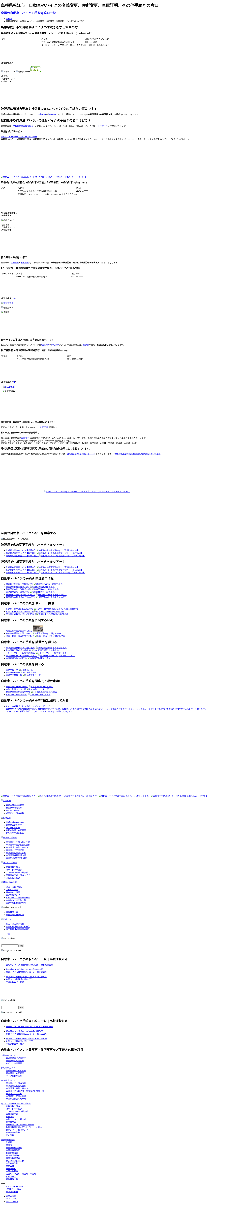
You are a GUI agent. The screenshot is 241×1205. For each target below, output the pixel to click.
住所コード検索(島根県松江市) (19, 979)
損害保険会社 (12, 1153)
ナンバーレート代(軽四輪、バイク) (21, 656)
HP (14, 298)
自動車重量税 (12, 1171)
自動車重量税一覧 (14, 675)
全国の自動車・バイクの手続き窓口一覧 (28, 13)
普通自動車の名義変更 (16, 1058)
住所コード (11, 1176)
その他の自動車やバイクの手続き (16, 1103)
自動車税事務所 (13, 1150)
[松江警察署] (9, 387)
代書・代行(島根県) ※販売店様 (20, 611)
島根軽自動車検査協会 (23, 126)
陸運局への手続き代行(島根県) (19, 609)
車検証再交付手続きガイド (18, 875)
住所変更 (52, 114)
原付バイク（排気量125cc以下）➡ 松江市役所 (26, 972)
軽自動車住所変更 (14, 825)
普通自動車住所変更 (15, 822)
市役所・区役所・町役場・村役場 (21, 1174)
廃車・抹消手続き (14, 870)
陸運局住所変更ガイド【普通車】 (21, 567)
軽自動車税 (11, 1169)
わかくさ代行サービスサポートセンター (19, 136)
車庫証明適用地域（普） (17, 855)
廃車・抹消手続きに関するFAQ (20, 636)
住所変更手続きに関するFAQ (19, 633)
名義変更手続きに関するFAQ (19, 631)
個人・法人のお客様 (15, 924)
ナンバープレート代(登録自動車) (20, 653)
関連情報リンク (13, 895)
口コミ (46, 706)
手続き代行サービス (15, 982)
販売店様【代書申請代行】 (18, 929)
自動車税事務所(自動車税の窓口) (20, 595)
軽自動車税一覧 (13, 672)
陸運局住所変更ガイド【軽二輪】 (21, 570)
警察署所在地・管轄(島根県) (18, 589)
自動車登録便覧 (8, 1140)
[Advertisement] (108, 160)
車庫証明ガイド (8, 1080)
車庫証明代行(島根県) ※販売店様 (21, 614)
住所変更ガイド (8, 1068)
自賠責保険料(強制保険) (16, 658)
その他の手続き (13, 878)
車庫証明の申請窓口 (15, 850)
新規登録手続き (13, 867)
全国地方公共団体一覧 (16, 900)
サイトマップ (12, 1201)
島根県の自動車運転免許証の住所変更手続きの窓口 (138, 454)
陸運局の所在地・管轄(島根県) (19, 584)
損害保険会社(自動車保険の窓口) (20, 597)
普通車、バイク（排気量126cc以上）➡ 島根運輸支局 (29, 965)
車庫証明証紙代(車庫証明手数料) (20, 648)
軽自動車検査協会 (14, 1148)
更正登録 (10, 1135)
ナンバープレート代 (15, 1161)
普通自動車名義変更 (15, 805)
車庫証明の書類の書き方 (17, 847)
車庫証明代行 (12, 1192)
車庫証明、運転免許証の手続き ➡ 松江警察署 (26, 977)
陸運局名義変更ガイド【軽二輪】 (21, 553)
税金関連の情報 (13, 892)
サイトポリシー (13, 1199)
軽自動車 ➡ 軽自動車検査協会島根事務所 (24, 969)
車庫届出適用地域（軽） (17, 858)
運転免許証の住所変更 (16, 830)
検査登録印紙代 (13, 1158)
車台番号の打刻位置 (15, 915)
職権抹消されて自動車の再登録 (20, 1124)
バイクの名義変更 (14, 1063)
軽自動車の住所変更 (15, 1073)
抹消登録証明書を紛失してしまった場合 (24, 1127)
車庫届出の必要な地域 (16, 1099)
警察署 (9, 1145)
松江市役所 (103, 126)
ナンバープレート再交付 (17, 872)
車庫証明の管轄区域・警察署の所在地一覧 (25, 1091)
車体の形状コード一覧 (16, 689)
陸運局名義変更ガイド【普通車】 (21, 550)
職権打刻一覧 (12, 912)
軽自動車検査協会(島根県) (17, 587)
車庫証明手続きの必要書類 (18, 845)
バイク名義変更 (13, 810)
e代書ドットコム (13, 1189)
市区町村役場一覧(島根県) (17, 592)
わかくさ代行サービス (16, 1186)
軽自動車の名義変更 (15, 1061)
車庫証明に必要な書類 (16, 1086)
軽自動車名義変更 (14, 808)
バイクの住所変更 (14, 1076)
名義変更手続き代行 (15, 813)
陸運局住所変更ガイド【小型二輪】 (22, 573)
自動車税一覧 (12, 670)
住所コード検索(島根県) (16, 694)
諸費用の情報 (12, 890)
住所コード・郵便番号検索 (18, 897)
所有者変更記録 (13, 1132)
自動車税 (10, 1166)
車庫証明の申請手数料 (16, 853)
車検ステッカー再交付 (16, 1119)
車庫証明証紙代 (13, 1155)
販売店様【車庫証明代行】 (18, 927)
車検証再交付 (12, 1114)
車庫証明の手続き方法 (16, 1083)
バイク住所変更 (13, 828)
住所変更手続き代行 (15, 833)
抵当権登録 (11, 1122)
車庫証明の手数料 (14, 1094)
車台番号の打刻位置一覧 (17, 687)
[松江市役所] (7, 303)
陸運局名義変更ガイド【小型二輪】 (22, 556)
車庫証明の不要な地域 (16, 1096)
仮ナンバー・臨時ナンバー (18, 1130)
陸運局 (86, 345)
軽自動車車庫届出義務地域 (18, 692)
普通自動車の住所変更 (16, 1071)
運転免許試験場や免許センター (81, 454)
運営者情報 (11, 1196)
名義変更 (42, 114)
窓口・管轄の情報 (14, 887)
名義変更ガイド (8, 1055)
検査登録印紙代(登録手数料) (18, 650)
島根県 (9, 19)
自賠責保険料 (12, 1163)
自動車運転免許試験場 (16, 903)
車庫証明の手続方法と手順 (18, 842)
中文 (8, 934)
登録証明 (10, 1117)
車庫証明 (44, 427)
